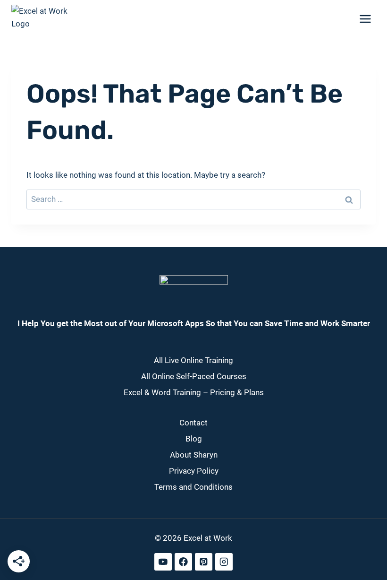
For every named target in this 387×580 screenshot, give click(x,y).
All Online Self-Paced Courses (193, 376)
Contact (193, 422)
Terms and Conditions (193, 487)
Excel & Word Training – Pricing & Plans (194, 392)
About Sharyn (194, 454)
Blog (193, 438)
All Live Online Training (193, 360)
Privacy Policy (194, 471)
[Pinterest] (203, 562)
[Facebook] (183, 562)
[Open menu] (365, 18)
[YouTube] (163, 562)
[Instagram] (224, 562)
